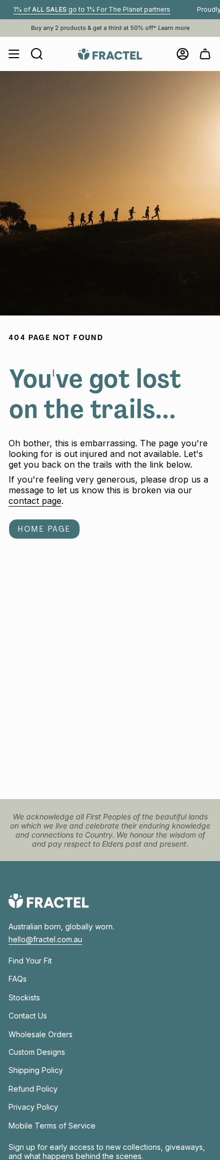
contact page (35, 500)
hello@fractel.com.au (45, 939)
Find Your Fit (30, 960)
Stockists (24, 997)
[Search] (37, 54)
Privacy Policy (33, 1106)
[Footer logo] (49, 901)
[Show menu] (14, 54)
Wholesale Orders (41, 1034)
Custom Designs (37, 1051)
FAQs (18, 978)
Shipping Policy (36, 1070)
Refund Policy (33, 1088)
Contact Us (28, 1015)
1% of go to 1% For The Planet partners (83, 9)
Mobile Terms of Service (52, 1125)
